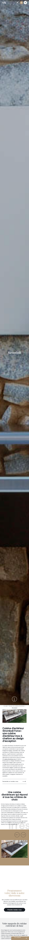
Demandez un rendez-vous (10, 781)
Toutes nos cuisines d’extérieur (17, 706)
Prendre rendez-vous (15, 910)
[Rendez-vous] (21, 2)
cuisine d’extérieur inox (10, 759)
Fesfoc (10, 750)
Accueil (5, 706)
